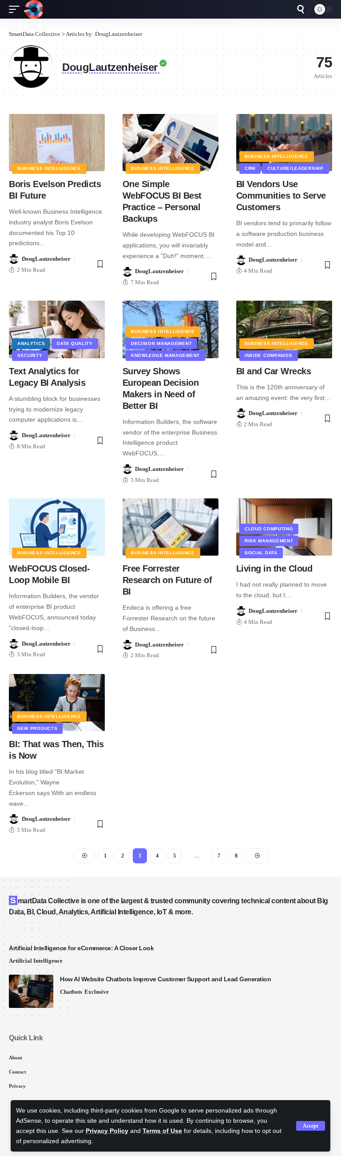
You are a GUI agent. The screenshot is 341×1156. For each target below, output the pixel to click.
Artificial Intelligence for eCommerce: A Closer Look (81, 948)
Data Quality (74, 343)
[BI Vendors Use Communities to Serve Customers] (284, 143)
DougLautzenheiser (46, 258)
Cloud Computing (269, 528)
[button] (310, 1126)
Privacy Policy (107, 1131)
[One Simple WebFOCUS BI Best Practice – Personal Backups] (170, 143)
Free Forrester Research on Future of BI (167, 580)
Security (30, 355)
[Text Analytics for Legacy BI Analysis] (57, 329)
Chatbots (71, 991)
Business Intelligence (49, 168)
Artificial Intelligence (36, 960)
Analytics (31, 343)
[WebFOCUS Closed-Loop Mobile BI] (57, 527)
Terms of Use (162, 1131)
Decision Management (161, 343)
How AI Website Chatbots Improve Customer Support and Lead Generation (165, 979)
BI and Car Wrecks (273, 371)
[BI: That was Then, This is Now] (57, 703)
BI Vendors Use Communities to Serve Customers (281, 195)
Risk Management (269, 540)
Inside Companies (269, 355)
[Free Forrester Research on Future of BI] (170, 527)
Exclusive (96, 991)
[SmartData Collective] (33, 9)
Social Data (261, 552)
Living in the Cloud (274, 568)
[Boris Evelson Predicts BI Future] (57, 143)
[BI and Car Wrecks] (284, 329)
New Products (37, 728)
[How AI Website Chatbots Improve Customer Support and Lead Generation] (31, 991)
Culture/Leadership (295, 168)
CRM (250, 168)
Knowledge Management (165, 355)
